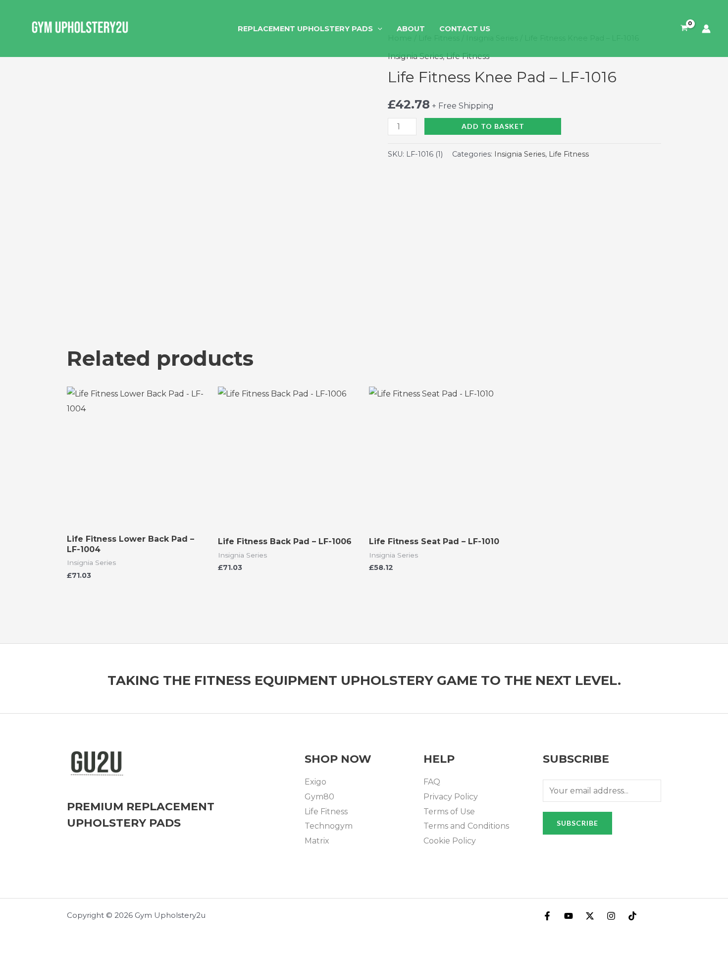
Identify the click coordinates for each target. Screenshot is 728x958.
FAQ (431, 782)
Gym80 (319, 796)
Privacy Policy (450, 796)
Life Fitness (569, 154)
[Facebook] (547, 915)
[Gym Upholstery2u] (79, 28)
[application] (377, 28)
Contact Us (464, 28)
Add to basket (493, 126)
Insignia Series (519, 154)
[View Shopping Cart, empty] (684, 28)
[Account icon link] (706, 28)
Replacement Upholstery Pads (305, 28)
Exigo (315, 782)
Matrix (317, 840)
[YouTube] (568, 915)
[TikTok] (632, 915)
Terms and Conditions (466, 826)
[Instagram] (611, 915)
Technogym (329, 826)
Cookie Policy (449, 840)
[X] (589, 915)
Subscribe (577, 823)
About (411, 28)
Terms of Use (449, 811)
